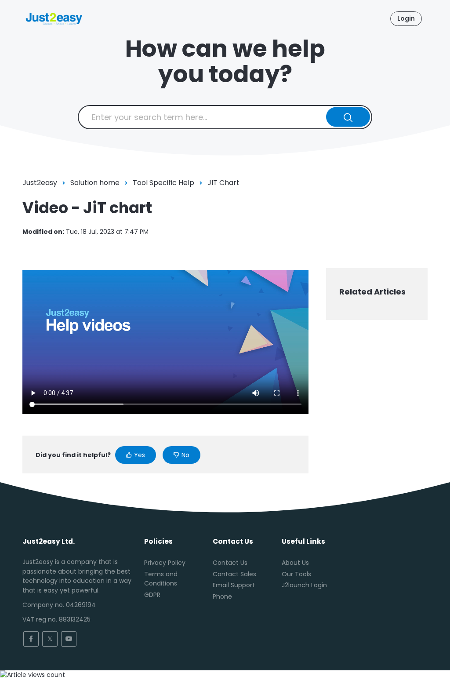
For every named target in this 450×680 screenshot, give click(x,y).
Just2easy (39, 183)
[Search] (348, 117)
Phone (222, 596)
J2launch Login (304, 585)
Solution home (95, 183)
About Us (295, 562)
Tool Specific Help (163, 183)
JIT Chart (223, 183)
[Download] (209, 228)
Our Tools (296, 574)
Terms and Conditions (161, 579)
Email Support (234, 585)
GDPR (152, 594)
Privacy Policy (164, 562)
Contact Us (230, 562)
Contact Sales (234, 574)
